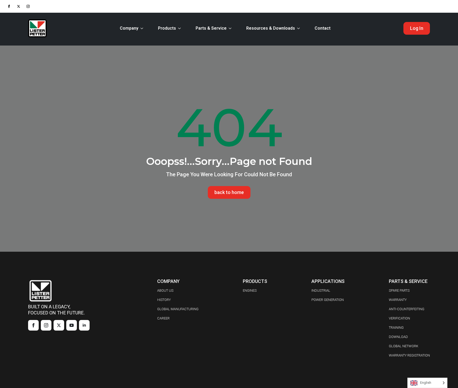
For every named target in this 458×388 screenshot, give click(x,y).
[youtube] (71, 325)
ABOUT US (165, 290)
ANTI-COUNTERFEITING (406, 309)
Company (129, 28)
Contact (323, 28)
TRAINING (396, 328)
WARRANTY (398, 300)
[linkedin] (84, 325)
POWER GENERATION (327, 300)
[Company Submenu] (142, 28)
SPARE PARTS (399, 290)
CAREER (163, 318)
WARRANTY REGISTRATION (409, 355)
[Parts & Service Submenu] (231, 28)
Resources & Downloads (270, 28)
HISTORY (164, 300)
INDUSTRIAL (320, 290)
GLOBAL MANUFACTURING (178, 309)
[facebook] (9, 6)
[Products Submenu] (180, 28)
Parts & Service (211, 28)
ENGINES (250, 290)
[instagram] (28, 6)
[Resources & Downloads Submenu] (299, 28)
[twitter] (18, 6)
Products (167, 28)
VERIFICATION (399, 318)
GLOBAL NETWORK (403, 346)
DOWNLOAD (398, 337)
